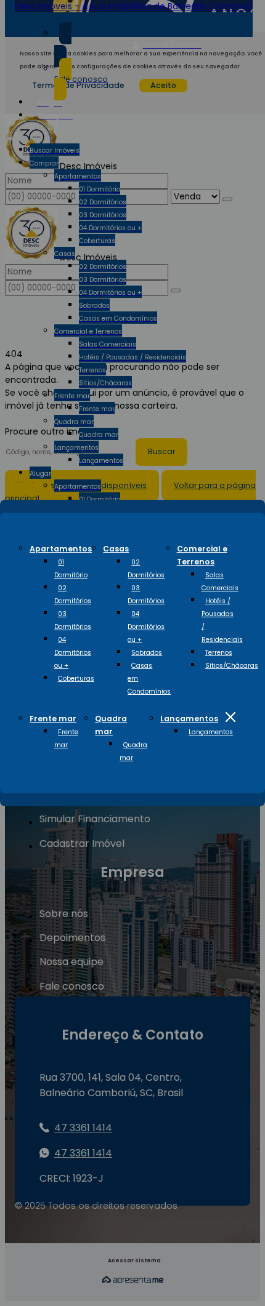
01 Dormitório (71, 569)
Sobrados (146, 652)
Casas (116, 548)
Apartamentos (61, 548)
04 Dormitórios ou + (72, 652)
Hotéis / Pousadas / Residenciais (222, 620)
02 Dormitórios (72, 594)
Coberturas (76, 678)
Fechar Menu (230, 717)
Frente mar (53, 718)
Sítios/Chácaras (231, 665)
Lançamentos (189, 718)
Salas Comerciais (220, 582)
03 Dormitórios (72, 620)
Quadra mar (133, 751)
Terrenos (218, 652)
